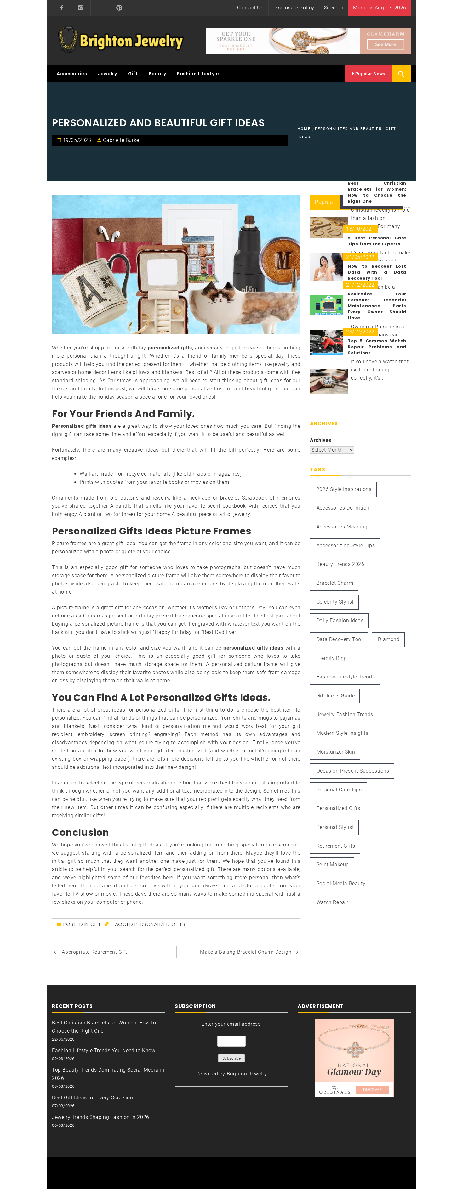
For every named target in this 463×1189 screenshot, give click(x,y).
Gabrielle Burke (121, 140)
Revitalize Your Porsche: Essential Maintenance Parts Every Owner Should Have (377, 306)
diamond (388, 639)
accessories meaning (342, 527)
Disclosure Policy (293, 8)
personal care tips (339, 790)
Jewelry (107, 73)
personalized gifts (159, 924)
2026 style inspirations (344, 489)
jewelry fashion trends (345, 714)
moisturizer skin (336, 752)
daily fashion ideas (340, 620)
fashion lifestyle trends (346, 677)
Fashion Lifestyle (198, 73)
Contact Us (250, 8)
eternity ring (332, 658)
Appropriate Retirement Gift (94, 952)
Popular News (369, 73)
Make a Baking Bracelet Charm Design (245, 952)
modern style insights (343, 733)
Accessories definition (343, 508)
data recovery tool (340, 639)
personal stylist (335, 827)
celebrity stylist (335, 602)
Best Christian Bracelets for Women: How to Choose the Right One (377, 192)
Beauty (157, 73)
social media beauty (341, 883)
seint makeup (333, 865)
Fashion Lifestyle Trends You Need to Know (104, 1050)
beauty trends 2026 (340, 564)
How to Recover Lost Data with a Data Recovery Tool (377, 272)
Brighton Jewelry (247, 1074)
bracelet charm (335, 583)
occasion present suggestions (353, 771)
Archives (320, 440)
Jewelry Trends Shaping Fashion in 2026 (100, 1117)
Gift (133, 73)
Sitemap (334, 8)
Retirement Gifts (336, 846)
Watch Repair (332, 902)
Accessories (72, 73)
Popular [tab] (325, 201)
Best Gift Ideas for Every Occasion (92, 1098)
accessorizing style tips (346, 546)
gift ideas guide (336, 696)
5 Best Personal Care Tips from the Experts (377, 241)
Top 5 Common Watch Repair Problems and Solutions (377, 347)
